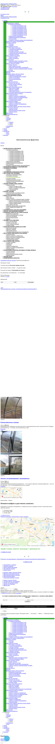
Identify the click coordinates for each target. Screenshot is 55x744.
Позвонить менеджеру (6, 516)
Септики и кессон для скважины (14, 209)
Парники (8, 170)
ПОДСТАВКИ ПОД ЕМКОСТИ (14, 207)
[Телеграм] (29, 11)
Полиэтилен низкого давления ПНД (15, 166)
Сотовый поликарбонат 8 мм (16, 153)
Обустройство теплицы (11, 173)
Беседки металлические (12, 217)
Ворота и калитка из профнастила (14, 235)
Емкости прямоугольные (15, 203)
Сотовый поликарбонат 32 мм (16, 160)
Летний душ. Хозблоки (9, 584)
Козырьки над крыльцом (12, 213)
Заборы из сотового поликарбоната (15, 247)
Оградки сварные (10, 251)
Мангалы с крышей (11, 229)
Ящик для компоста (11, 190)
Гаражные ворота (10, 234)
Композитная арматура (11, 258)
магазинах (18, 593)
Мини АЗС (9, 196)
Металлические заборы (11, 241)
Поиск (16, 589)
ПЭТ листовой (10, 164)
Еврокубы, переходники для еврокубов (15, 205)
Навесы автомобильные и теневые (14, 215)
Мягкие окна (7, 256)
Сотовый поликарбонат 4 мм (16, 151)
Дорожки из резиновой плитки (13, 172)
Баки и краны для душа (12, 204)
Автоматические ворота (12, 239)
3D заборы (8, 245)
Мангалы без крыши (11, 228)
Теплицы (8, 169)
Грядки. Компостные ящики (13, 183)
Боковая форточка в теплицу (10, 422)
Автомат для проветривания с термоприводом (15, 478)
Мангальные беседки (11, 230)
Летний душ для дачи (11, 222)
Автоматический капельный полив (15, 181)
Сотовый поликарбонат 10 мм (16, 155)
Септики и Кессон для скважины (11, 581)
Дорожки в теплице (11, 182)
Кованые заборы (10, 248)
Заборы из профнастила (12, 246)
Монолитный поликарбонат (13, 161)
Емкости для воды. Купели (12, 195)
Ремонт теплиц (8, 191)
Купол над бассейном (11, 216)
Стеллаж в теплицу (11, 178)
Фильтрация (30, 282)
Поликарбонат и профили (12, 148)
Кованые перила (10, 255)
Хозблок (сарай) (10, 225)
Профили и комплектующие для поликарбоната (18, 165)
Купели (8, 208)
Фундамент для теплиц (12, 175)
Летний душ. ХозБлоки (11, 220)
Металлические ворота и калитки (15, 233)
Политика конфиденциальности (29, 606)
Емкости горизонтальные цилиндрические (19, 202)
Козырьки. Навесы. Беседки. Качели (15, 212)
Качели (8, 218)
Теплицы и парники (10, 168)
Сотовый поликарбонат (12, 149)
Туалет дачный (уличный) (12, 224)
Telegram (14, 516)
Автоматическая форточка (13, 177)
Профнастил (9, 243)
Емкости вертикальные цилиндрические (19, 200)
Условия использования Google (41, 606)
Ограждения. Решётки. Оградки (11, 577)
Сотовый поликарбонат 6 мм (16, 152)
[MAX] (26, 11)
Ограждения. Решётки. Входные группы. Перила (19, 250)
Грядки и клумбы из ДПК (15, 186)
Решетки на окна (10, 252)
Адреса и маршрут (23, 516)
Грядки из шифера (13, 189)
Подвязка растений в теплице (13, 179)
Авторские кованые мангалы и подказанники (17, 232)
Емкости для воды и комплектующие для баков (17, 199)
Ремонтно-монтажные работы (13, 194)
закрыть (2, 142)
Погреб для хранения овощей (13, 211)
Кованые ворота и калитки (12, 238)
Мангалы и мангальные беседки (14, 226)
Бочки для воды (10, 198)
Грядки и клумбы (10, 185)
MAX (17, 516)
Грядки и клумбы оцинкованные (17, 187)
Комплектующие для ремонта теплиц (15, 192)
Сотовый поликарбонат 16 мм (16, 156)
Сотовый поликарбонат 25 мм (16, 159)
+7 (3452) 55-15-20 (5, 7)
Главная (2, 260)
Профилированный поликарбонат (14, 162)
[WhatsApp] (25, 556)
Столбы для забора (10, 242)
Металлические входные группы (14, 254)
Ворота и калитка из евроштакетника (15, 237)
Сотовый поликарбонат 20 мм (16, 157)
